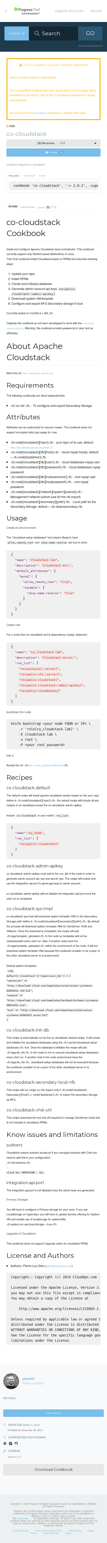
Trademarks (22, 1518)
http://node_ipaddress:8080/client (46, 765)
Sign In (96, 11)
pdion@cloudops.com (59, 1266)
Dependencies (28, 206)
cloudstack (40, 113)
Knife (42, 175)
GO (90, 33)
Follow (56, 152)
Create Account (69, 11)
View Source (53, 1413)
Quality (47, 207)
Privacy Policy (74, 1530)
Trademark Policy (51, 1533)
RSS (12, 126)
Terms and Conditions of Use (48, 1530)
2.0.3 (51, 143)
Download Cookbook (54, 1469)
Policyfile (13, 175)
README (13, 206)
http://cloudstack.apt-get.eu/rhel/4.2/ (31, 447)
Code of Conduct (21, 1530)
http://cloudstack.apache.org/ (38, 373)
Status (68, 1533)
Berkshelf (29, 175)
